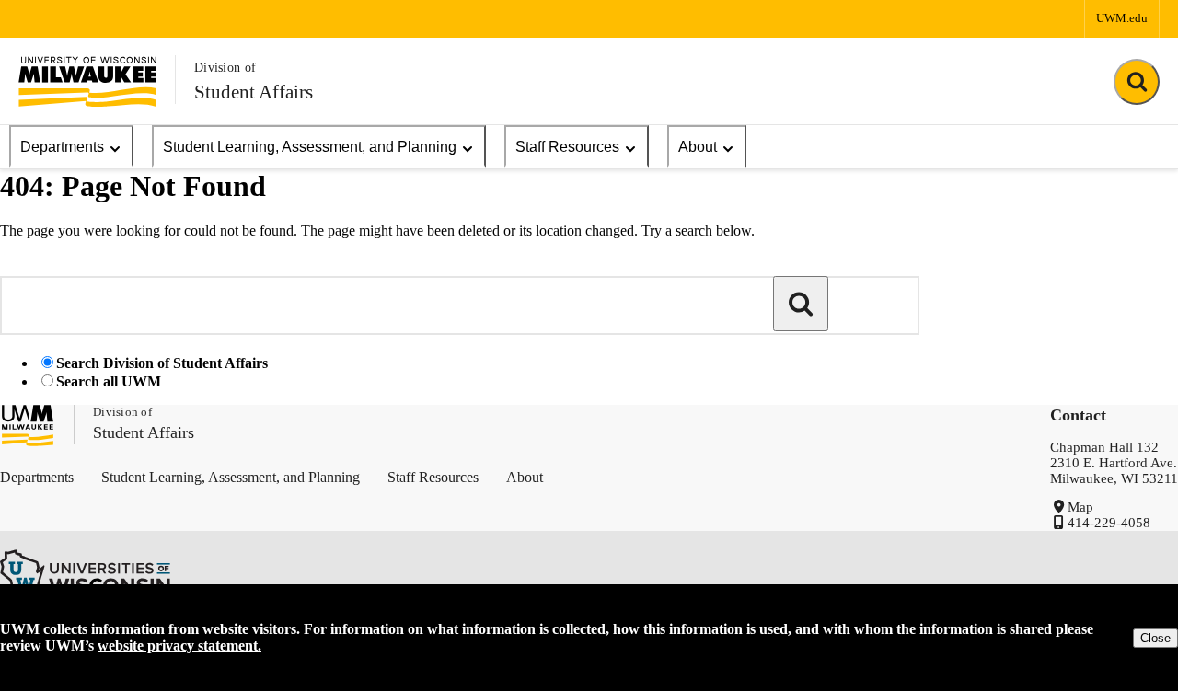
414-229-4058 (1109, 522)
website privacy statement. (179, 645)
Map (1080, 507)
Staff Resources (567, 147)
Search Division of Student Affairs (162, 363)
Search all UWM (108, 381)
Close (1155, 638)
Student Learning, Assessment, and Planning (309, 147)
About (697, 147)
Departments (62, 147)
